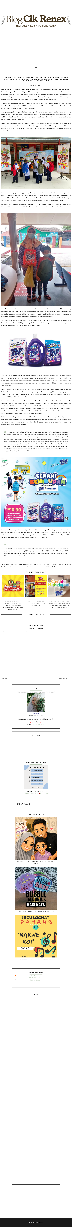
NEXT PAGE (6, 678)
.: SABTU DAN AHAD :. (34, 977)
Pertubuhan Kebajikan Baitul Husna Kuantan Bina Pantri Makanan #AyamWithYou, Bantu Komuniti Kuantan (36, 602)
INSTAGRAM (44, 794)
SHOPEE (27, 794)
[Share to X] (37, 614)
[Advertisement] (36, 46)
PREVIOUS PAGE (64, 678)
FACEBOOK (34, 794)
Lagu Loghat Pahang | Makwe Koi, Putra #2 (36, 959)
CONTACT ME (40, 725)
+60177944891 (43, 792)
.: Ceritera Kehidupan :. (34, 976)
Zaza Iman (34, 983)
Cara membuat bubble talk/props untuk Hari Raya (36, 911)
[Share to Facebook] (40, 614)
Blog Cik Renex (35, 980)
